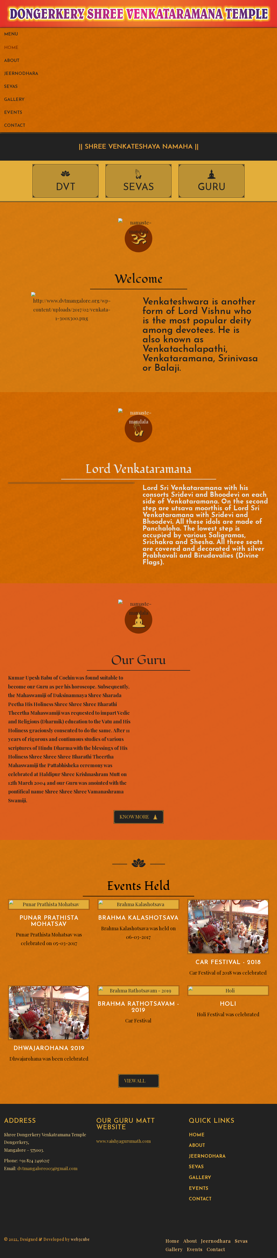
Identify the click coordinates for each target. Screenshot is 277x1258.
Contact (14, 126)
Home (11, 48)
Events (13, 113)
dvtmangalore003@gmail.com (47, 1168)
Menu (11, 34)
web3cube (80, 1239)
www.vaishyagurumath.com (123, 1141)
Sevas (11, 87)
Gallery (14, 100)
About (11, 61)
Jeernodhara (21, 74)
